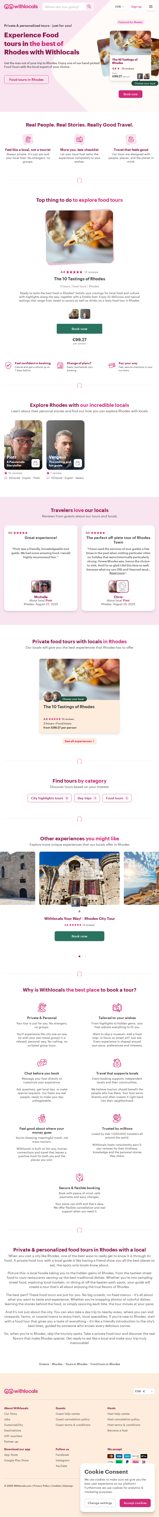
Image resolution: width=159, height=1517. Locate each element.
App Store (11, 1454)
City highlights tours (49, 798)
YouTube (61, 1466)
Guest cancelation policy (73, 1419)
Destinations (12, 1430)
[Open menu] (151, 6)
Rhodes (57, 1364)
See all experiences (78, 741)
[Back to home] (21, 6)
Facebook (62, 1454)
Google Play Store (16, 1460)
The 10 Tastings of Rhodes (124, 61)
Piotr (49, 600)
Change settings (100, 1503)
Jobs (7, 1419)
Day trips (87, 798)
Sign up (136, 6)
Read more (117, 573)
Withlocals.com (22, 1485)
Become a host (117, 1430)
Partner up (11, 1441)
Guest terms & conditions (73, 1425)
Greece (44, 1364)
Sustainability (13, 1425)
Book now (130, 94)
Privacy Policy (41, 1485)
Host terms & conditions (123, 1425)
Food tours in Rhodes (26, 79)
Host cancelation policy (123, 1419)
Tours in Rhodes (76, 1364)
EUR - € (140, 1391)
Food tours (117, 798)
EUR (118, 6)
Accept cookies (135, 1503)
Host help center (118, 1413)
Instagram (63, 1460)
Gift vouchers (13, 1436)
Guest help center (68, 1413)
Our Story (10, 1413)
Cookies (56, 1485)
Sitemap (68, 1485)
